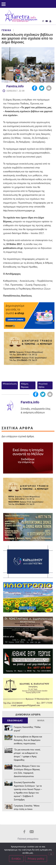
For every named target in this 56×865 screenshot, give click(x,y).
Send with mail (48, 88)
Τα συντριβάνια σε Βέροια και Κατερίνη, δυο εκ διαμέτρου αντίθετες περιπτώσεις (28, 740)
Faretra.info (15, 86)
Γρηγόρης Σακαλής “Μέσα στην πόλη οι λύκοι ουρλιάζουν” (26, 809)
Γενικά (6, 30)
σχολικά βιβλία (43, 385)
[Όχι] (51, 853)
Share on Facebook (34, 88)
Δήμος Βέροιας (25, 385)
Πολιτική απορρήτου (28, 838)
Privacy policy (36, 858)
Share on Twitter (41, 88)
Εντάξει (16, 858)
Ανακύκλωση (10, 383)
